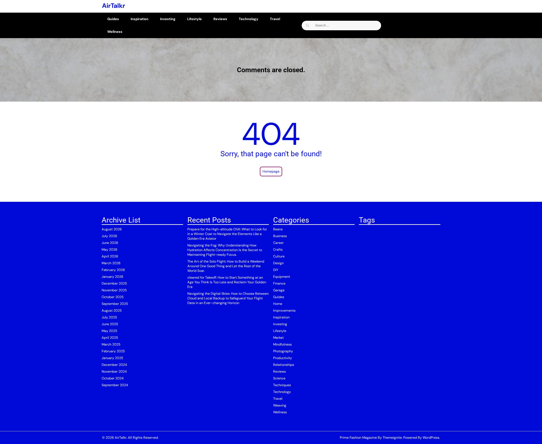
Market (278, 337)
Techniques (282, 385)
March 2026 (111, 263)
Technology (248, 19)
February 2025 (113, 351)
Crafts (278, 249)
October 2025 (113, 297)
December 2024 (114, 364)
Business (280, 236)
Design (278, 263)
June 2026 (110, 243)
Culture (279, 256)
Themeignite (392, 437)
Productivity (282, 358)
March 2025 (111, 344)
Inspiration (139, 19)
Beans (278, 229)
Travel (275, 19)
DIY (275, 270)
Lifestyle (194, 19)
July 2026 (109, 236)
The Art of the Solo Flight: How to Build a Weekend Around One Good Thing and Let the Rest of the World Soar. (225, 266)
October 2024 (113, 378)
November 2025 (114, 290)
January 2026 (112, 276)
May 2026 (109, 249)
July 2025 (109, 317)
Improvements (284, 310)
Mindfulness (282, 344)
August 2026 (112, 229)
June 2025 (110, 324)
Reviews (220, 19)
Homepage (271, 171)
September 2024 (115, 385)
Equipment (281, 276)
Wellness (114, 31)
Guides (113, 19)
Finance (279, 283)
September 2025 (115, 304)
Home (277, 304)
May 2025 (109, 331)
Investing (168, 19)
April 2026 (110, 256)
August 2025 (112, 310)
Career (278, 243)
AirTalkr (113, 5)
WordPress (431, 437)
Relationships (283, 364)
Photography (283, 351)
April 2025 (110, 337)
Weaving (279, 405)
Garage (279, 290)
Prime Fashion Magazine (358, 437)
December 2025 (114, 283)
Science (279, 378)
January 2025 (112, 358)
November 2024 (114, 371)
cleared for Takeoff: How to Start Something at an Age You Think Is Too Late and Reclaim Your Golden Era (226, 282)
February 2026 (113, 270)
